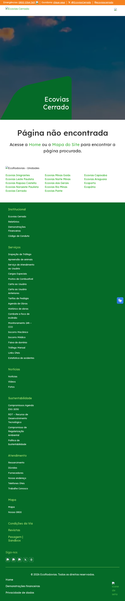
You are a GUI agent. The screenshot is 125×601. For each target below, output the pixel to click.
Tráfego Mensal (16, 347)
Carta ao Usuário (17, 284)
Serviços (14, 247)
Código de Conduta (18, 236)
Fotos (11, 386)
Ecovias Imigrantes (18, 175)
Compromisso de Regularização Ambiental (17, 431)
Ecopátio (90, 187)
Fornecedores (15, 472)
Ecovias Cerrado (16, 190)
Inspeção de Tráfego (19, 254)
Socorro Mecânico (18, 332)
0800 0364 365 (27, 2)
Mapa (12, 500)
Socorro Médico (17, 337)
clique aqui (59, 2)
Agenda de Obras (18, 303)
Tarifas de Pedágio (18, 298)
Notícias (14, 369)
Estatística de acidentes (21, 358)
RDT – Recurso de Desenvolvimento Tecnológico (18, 418)
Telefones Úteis (16, 483)
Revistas (14, 530)
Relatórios (13, 221)
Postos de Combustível (20, 278)
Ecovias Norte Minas (57, 179)
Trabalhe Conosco (18, 488)
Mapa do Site (66, 144)
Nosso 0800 (15, 512)
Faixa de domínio (17, 342)
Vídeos (12, 381)
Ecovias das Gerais (57, 183)
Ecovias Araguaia (95, 179)
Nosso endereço (17, 478)
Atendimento (17, 455)
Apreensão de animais (20, 259)
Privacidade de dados (20, 592)
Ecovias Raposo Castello (21, 183)
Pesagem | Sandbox (15, 538)
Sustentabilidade (20, 398)
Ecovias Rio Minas (56, 187)
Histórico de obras (18, 308)
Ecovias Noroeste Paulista (22, 187)
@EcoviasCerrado (81, 2)
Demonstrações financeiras (23, 586)
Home (35, 144)
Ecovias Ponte (53, 190)
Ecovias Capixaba (95, 175)
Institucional (17, 209)
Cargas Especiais (17, 273)
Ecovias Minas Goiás (57, 175)
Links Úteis (14, 352)
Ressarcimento (16, 462)
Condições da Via (20, 523)
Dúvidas (12, 467)
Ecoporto (90, 183)
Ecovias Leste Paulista (20, 179)
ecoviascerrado (104, 2)
